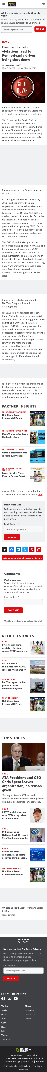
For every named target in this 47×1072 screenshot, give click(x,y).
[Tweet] (25, 549)
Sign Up (40, 29)
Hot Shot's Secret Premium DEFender (12, 417)
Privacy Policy (31, 1055)
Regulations (8, 679)
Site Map (40, 1061)
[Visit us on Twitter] (9, 998)
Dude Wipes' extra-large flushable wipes (15, 435)
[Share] (11, 549)
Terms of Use (16, 1055)
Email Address (11, 524)
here (40, 494)
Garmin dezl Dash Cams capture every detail (14, 454)
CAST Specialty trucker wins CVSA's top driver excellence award (14, 815)
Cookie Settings (13, 1061)
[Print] (4, 549)
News (5, 41)
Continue (13, 610)
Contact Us (28, 1061)
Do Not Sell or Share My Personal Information (25, 1058)
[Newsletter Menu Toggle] (43, 4)
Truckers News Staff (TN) (13, 65)
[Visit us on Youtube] (16, 998)
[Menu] (3, 4)
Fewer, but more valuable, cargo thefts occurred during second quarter (14, 855)
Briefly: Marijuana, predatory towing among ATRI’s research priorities (14, 648)
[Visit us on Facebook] (3, 998)
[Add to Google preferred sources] (38, 549)
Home (5, 774)
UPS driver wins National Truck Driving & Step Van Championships (15, 835)
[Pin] (31, 549)
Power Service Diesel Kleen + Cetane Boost (13, 475)
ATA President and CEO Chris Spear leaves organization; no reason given (22, 784)
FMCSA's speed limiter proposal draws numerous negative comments (14, 685)
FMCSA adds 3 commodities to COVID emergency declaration (14, 666)
